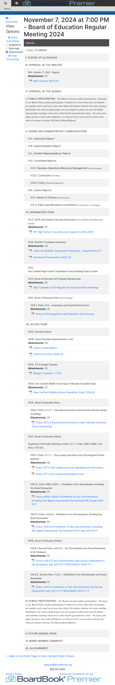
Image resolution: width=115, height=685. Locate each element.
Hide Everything (13, 57)
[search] (5, 3)
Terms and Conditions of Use (76, 673)
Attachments (16, 51)
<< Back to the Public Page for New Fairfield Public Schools (40, 656)
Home (7, 8)
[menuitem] (5, 3)
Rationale (14, 48)
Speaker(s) (15, 44)
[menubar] (48, 3)
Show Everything (13, 39)
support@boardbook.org (57, 664)
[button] (16, 3)
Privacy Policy (14, 673)
